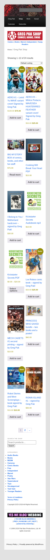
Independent (32, 42)
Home (9, 50)
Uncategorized (13, 486)
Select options (13, 290)
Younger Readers (14, 491)
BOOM (10, 460)
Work (28, 19)
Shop (21, 19)
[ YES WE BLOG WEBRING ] (25, 519)
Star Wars (11, 479)
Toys (9, 484)
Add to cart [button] (15, 118)
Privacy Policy (12, 500)
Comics (10, 42)
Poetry (10, 476)
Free (9, 468)
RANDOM (23, 521)
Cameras (11, 463)
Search (11, 446)
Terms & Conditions (14, 497)
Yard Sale (11, 489)
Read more (15, 175)
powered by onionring (25, 524)
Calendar (11, 24)
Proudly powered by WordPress (31, 544)
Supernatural (12, 481)
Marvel (23, 42)
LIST (29, 521)
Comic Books (13, 466)
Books (17, 42)
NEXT (34, 521)
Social (36, 19)
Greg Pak (11, 19)
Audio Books (12, 455)
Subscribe (22, 24)
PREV (16, 521)
